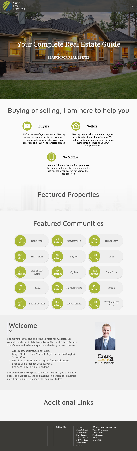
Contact (79, 445)
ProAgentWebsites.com (107, 427)
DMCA (94, 437)
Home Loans (81, 442)
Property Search (82, 430)
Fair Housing (97, 435)
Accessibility (97, 440)
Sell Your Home (82, 440)
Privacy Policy (97, 432)
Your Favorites (82, 437)
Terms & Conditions (100, 430)
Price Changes (81, 435)
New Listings (81, 432)
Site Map (79, 427)
